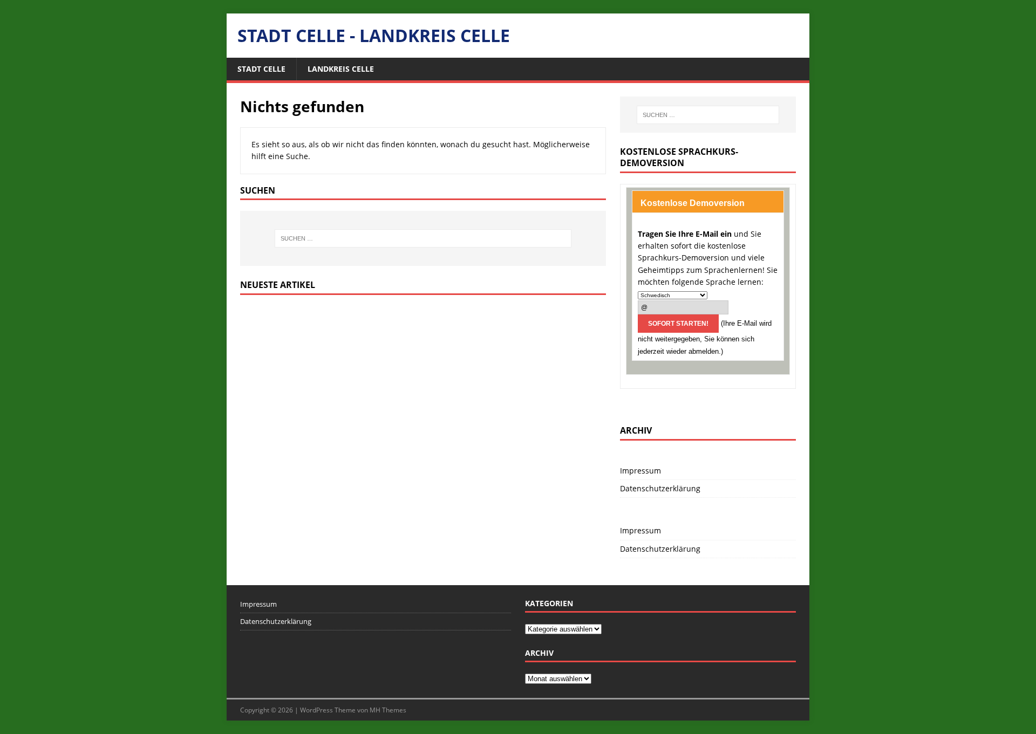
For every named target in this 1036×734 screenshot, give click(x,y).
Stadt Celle (261, 69)
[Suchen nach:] (423, 238)
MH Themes (388, 710)
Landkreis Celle (341, 69)
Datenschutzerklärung (660, 488)
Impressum (640, 470)
